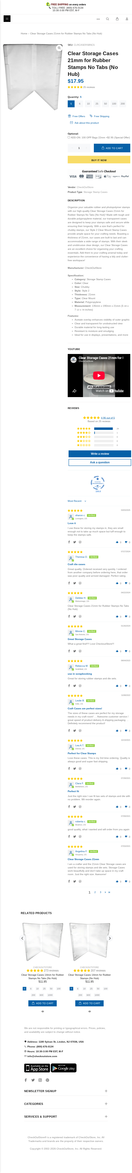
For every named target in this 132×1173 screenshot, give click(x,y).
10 (88, 103)
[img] (75, 510)
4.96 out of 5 (108, 417)
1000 (50, 995)
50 (105, 103)
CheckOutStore (85, 187)
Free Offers (79, 116)
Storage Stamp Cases (95, 192)
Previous (22, 938)
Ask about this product (87, 122)
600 (41, 995)
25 (97, 103)
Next (109, 938)
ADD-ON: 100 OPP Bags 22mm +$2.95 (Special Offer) (100, 137)
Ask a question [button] (100, 462)
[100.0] (97, 483)
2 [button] (95, 892)
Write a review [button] (100, 453)
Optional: (73, 133)
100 (114, 103)
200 (123, 103)
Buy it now (99, 160)
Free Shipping (101, 116)
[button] (75, 87)
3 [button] (100, 892)
